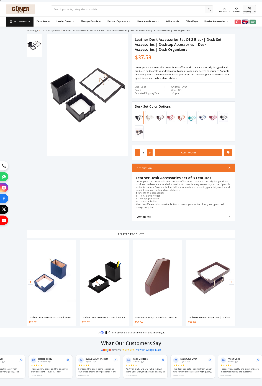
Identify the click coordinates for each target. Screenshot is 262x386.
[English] (245, 21)
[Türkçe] (238, 21)
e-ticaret (130, 332)
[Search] (209, 9)
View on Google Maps (148, 350)
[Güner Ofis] (25, 9)
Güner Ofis (176, 90)
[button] (231, 282)
